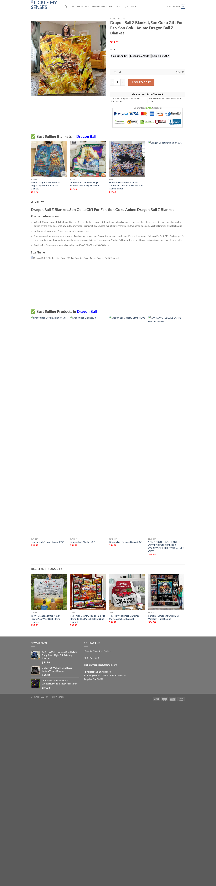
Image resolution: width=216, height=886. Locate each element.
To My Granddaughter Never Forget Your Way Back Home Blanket (45, 618)
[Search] (66, 6)
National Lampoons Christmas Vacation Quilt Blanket (163, 617)
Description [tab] (37, 202)
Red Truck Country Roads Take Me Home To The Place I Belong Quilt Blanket (87, 618)
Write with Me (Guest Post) (123, 6)
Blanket (122, 19)
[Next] (184, 169)
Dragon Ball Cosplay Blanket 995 (47, 542)
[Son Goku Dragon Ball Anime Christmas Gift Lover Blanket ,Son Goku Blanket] (127, 159)
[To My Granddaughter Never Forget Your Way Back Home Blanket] (49, 592)
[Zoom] (35, 92)
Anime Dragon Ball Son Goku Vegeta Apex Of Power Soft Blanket (45, 185)
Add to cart (141, 82)
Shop (80, 6)
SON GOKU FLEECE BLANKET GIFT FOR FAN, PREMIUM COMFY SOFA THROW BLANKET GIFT (166, 546)
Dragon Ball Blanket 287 (82, 542)
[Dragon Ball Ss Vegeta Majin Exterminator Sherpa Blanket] (88, 159)
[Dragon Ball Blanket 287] (88, 426)
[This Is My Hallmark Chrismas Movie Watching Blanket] (127, 592)
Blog (87, 6)
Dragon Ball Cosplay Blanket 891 (126, 542)
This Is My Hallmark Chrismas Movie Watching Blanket (124, 617)
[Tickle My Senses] (45, 6)
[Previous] (31, 169)
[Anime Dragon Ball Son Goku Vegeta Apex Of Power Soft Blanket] (49, 159)
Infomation (98, 6)
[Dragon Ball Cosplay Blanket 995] (49, 426)
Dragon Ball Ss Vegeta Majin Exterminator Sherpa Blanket (84, 184)
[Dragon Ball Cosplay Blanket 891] (127, 426)
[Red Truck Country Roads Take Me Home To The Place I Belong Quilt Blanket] (88, 592)
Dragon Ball (86, 136)
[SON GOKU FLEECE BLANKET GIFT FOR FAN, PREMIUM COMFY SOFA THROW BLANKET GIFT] (166, 426)
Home (72, 6)
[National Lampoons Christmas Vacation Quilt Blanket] (166, 592)
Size (113, 49)
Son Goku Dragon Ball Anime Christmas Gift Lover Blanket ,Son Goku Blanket (126, 185)
